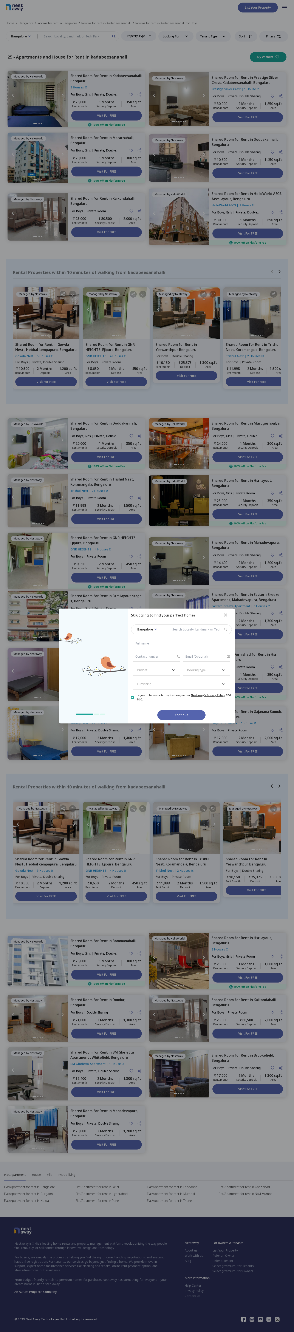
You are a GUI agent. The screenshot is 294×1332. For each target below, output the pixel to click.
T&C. (139, 699)
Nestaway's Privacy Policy (208, 695)
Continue (181, 715)
